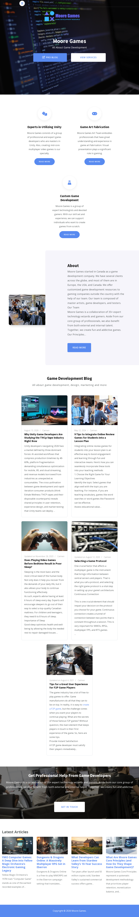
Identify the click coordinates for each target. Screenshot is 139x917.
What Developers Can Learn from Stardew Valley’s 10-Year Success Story (86, 862)
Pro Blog (52, 57)
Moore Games (79, 910)
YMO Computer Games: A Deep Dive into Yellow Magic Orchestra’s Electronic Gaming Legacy (17, 864)
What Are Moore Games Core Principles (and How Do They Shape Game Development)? (121, 862)
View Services (88, 57)
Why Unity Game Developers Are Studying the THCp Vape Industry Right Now (44, 438)
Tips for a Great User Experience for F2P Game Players (68, 686)
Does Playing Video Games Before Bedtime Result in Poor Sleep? (43, 563)
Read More (44, 161)
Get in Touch (69, 806)
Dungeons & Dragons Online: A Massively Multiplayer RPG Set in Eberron (51, 862)
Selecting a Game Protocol (90, 561)
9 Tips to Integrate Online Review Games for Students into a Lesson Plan (94, 438)
